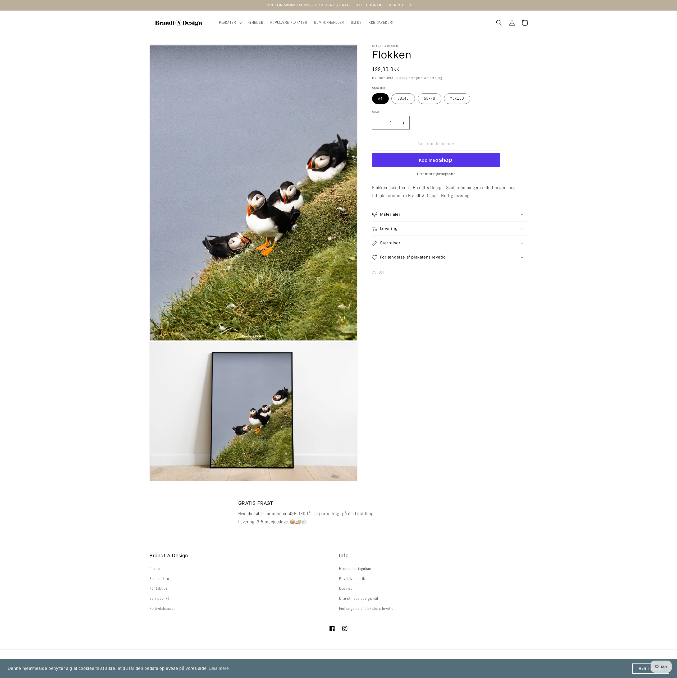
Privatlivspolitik (352, 578)
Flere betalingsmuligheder (436, 174)
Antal (376, 111)
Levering (401, 78)
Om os (154, 568)
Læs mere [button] (219, 668)
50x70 (430, 98)
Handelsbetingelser (355, 568)
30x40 (403, 98)
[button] (230, 23)
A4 (380, 98)
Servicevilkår (160, 598)
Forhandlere (159, 578)
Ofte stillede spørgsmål (358, 598)
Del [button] (381, 272)
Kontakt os (158, 588)
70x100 (457, 98)
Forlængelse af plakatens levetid (366, 608)
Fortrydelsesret (162, 608)
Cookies (346, 588)
